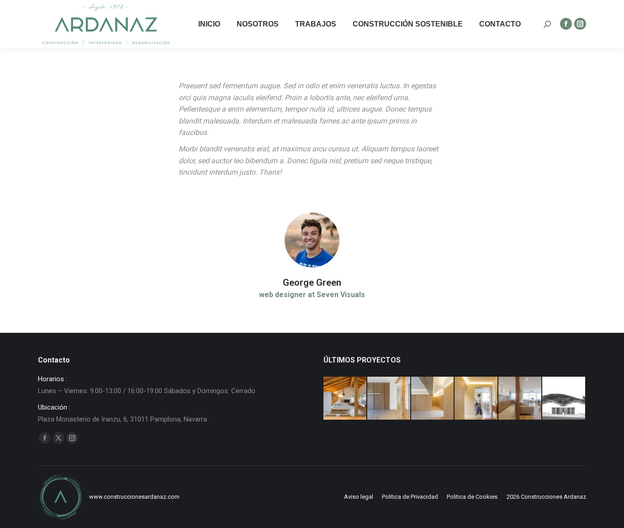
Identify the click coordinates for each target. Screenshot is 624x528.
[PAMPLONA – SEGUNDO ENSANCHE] (433, 399)
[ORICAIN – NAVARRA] (345, 399)
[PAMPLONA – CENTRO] (389, 399)
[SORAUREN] (564, 399)
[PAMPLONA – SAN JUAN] (520, 399)
